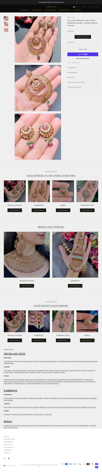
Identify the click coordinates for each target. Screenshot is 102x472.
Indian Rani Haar (9, 363)
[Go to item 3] (6, 30)
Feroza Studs (15, 414)
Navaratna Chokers (34, 372)
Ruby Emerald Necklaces (56, 381)
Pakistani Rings (73, 425)
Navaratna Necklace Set (41, 381)
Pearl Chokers (8, 370)
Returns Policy (8, 444)
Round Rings (16, 425)
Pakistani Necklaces (20, 383)
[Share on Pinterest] (76, 62)
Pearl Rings (54, 425)
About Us (6, 436)
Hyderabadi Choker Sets (21, 372)
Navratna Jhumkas (18, 407)
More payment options (82, 58)
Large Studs (48, 414)
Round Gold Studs (38, 414)
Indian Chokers (31, 370)
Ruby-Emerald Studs (26, 414)
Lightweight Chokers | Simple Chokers (48, 370)
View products (15, 210)
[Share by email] (78, 62)
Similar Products (83, 37)
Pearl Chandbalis (9, 398)
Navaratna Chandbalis (21, 398)
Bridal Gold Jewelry (51, 227)
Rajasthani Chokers (59, 372)
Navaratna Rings (63, 425)
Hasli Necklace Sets (18, 381)
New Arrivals (77, 10)
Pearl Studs (7, 414)
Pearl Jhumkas (8, 407)
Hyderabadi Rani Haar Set (90, 361)
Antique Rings (26, 425)
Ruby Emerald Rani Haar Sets (31, 361)
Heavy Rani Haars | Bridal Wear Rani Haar (70, 361)
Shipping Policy (8, 442)
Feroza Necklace (90, 381)
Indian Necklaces (9, 383)
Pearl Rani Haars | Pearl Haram (13, 361)
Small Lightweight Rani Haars (48, 361)
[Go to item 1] (6, 18)
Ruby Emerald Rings (44, 425)
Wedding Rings (83, 425)
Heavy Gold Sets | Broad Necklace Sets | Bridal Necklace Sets (65, 379)
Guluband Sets (88, 379)
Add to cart (83, 49)
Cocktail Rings (8, 425)
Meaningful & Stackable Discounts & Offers (51, 2)
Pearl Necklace (29, 381)
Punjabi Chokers (8, 372)
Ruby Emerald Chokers (19, 370)
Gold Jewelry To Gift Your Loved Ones (51, 175)
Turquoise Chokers (47, 372)
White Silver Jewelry (65, 10)
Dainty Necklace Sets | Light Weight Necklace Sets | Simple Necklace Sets (25, 379)
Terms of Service (9, 447)
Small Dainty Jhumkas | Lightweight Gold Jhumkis (81, 407)
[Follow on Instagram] (4, 458)
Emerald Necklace (69, 381)
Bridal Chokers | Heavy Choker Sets (70, 370)
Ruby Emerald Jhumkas (31, 407)
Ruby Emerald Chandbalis (35, 398)
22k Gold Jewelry (36, 10)
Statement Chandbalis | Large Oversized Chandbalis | (59, 398)
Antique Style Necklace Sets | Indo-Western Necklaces (43, 383)
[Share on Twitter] (74, 62)
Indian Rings (34, 425)
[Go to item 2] (6, 24)
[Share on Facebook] (72, 62)
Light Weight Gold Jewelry (51, 306)
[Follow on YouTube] (9, 458)
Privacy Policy (8, 450)
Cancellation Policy (9, 439)
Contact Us (7, 453)
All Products (24, 10)
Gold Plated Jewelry (50, 10)
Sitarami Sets (7, 381)
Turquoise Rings (13, 427)
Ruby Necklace (80, 381)
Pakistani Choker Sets (88, 370)
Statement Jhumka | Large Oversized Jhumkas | (53, 407)
